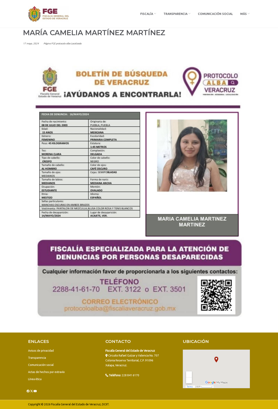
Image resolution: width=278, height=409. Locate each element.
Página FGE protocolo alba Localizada (62, 43)
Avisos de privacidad (41, 350)
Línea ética (35, 379)
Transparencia (176, 13)
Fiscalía (146, 13)
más (243, 13)
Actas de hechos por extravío (46, 372)
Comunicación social (41, 364)
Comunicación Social (215, 13)
